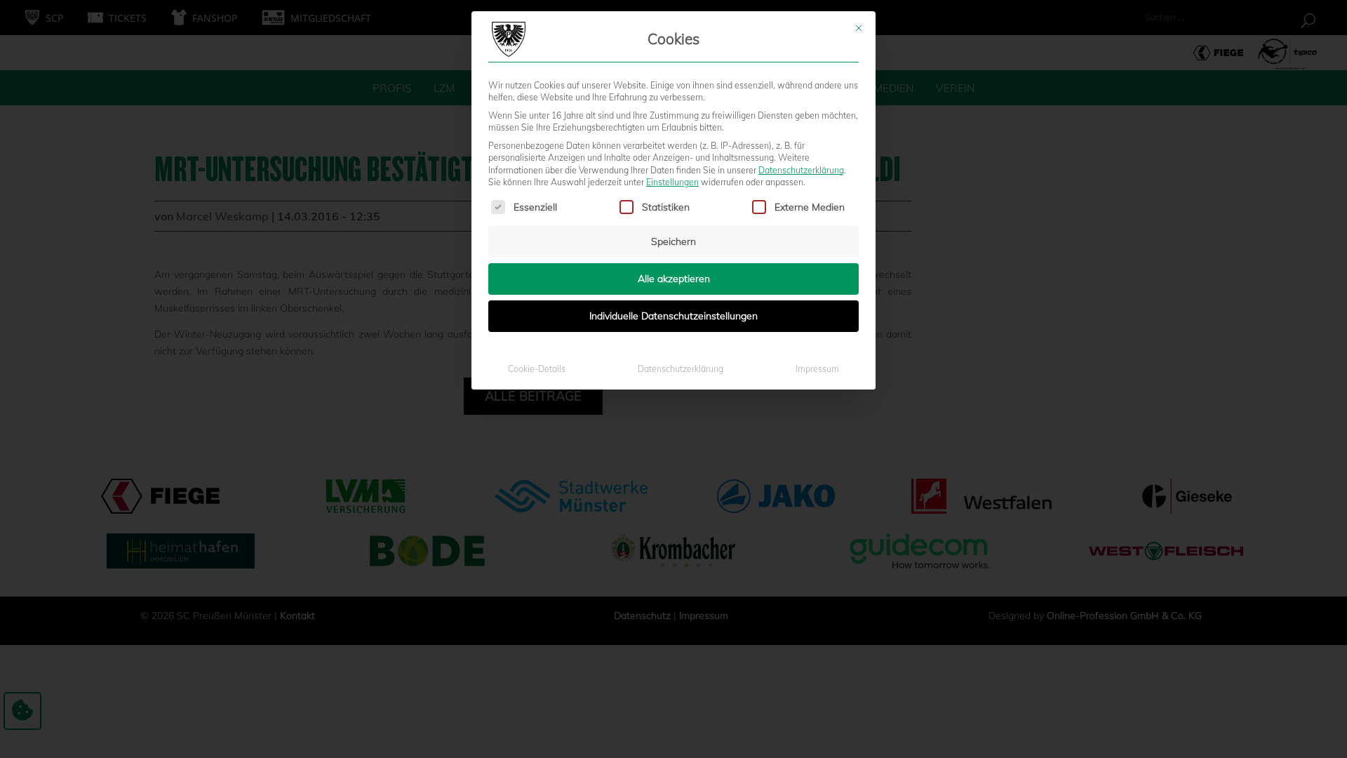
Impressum (817, 369)
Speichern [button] (673, 241)
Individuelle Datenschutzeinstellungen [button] (673, 316)
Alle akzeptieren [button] (674, 278)
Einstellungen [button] (672, 182)
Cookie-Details (536, 369)
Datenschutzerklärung (801, 170)
